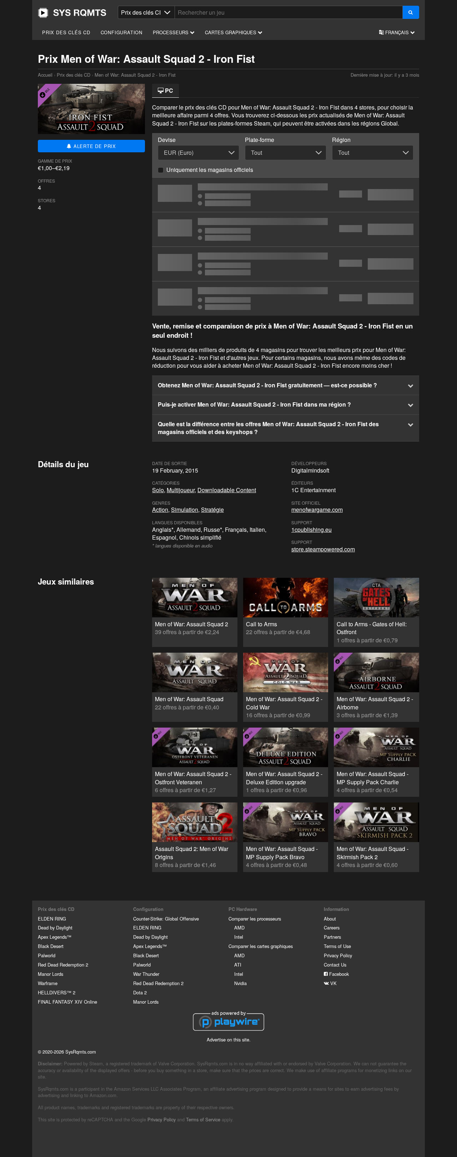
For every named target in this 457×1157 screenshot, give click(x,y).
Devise (167, 140)
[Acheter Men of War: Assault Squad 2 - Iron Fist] (285, 264)
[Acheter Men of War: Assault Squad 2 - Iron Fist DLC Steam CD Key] (285, 195)
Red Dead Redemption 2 (63, 964)
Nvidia (240, 983)
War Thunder (146, 973)
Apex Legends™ (54, 936)
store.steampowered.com (323, 549)
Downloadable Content (226, 490)
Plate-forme (259, 140)
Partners (332, 936)
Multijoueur (181, 490)
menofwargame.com (317, 509)
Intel (238, 936)
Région (341, 140)
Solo (158, 490)
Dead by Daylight (55, 927)
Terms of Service (203, 1119)
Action (160, 509)
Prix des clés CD (66, 32)
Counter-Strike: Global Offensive (166, 918)
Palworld (46, 955)
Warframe (47, 983)
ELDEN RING (52, 918)
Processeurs (171, 32)
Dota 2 (140, 992)
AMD (239, 927)
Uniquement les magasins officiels (209, 169)
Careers (332, 927)
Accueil (72, 13)
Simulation (184, 509)
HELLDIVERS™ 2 (56, 992)
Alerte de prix (94, 146)
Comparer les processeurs (254, 918)
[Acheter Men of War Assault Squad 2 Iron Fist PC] (285, 298)
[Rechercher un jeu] (410, 12)
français (397, 32)
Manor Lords (50, 973)
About (330, 918)
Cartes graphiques (231, 32)
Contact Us (335, 964)
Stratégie (212, 509)
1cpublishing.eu (311, 529)
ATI (237, 964)
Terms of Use (337, 946)
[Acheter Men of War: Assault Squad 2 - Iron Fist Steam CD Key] (285, 229)
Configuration (121, 32)
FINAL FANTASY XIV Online (67, 1001)
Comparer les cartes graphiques (260, 946)
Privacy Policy (338, 955)
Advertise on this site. (229, 1039)
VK (333, 983)
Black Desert (51, 946)
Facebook (338, 973)
